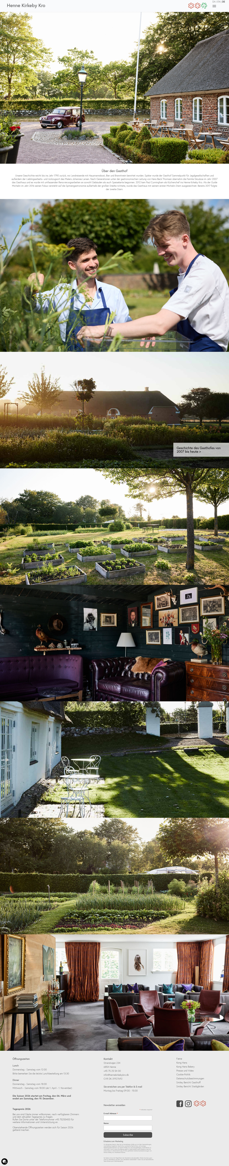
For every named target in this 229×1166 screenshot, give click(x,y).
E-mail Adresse (111, 1113)
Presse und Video (185, 1070)
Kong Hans (181, 1062)
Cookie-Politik (183, 1074)
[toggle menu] (214, 6)
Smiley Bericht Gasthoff (188, 1082)
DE (223, 1)
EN (218, 1)
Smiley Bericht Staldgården (190, 1086)
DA (214, 1)
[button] (26, 410)
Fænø (179, 1058)
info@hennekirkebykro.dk (116, 1074)
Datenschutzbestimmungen (190, 1078)
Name (106, 1123)
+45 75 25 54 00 (112, 1070)
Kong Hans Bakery (185, 1066)
